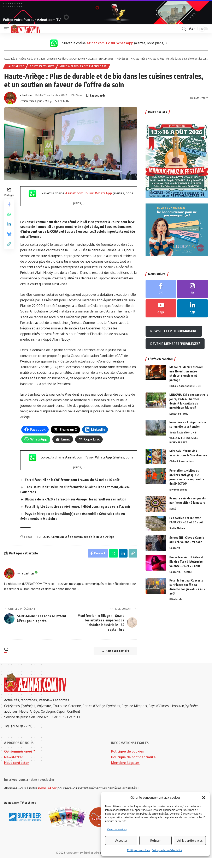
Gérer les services (116, 829)
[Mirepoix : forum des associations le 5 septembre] (156, 456)
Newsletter (13, 757)
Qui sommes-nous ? (19, 751)
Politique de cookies (138, 850)
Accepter (121, 840)
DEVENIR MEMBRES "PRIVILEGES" (175, 344)
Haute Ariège (15, 66)
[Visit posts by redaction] (10, 98)
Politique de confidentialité (167, 850)
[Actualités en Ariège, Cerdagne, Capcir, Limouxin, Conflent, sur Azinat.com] (25, 28)
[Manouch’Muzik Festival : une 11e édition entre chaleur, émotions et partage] (156, 372)
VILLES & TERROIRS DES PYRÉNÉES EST (83, 66)
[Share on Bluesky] (9, 234)
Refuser (155, 840)
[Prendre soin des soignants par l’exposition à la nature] (156, 504)
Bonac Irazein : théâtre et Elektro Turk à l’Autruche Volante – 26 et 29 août (186, 561)
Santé (172, 508)
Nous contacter (16, 763)
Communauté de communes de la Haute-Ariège (82, 536)
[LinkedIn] (192, 308)
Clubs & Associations (181, 386)
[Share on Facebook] (9, 204)
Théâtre (187, 571)
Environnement (178, 489)
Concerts (174, 547)
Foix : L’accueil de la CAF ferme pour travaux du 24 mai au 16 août (72, 480)
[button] (204, 798)
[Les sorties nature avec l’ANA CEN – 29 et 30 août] (156, 523)
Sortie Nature (177, 528)
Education (175, 413)
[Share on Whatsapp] (9, 214)
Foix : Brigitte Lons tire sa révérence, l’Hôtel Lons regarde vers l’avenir (77, 506)
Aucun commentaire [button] (117, 650)
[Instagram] (192, 289)
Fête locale (175, 599)
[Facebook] (161, 289)
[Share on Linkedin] (9, 224)
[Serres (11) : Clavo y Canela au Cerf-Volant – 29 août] (156, 543)
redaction (25, 95)
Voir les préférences (190, 840)
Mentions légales (125, 763)
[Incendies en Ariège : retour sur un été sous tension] (156, 428)
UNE (198, 386)
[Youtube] (161, 308)
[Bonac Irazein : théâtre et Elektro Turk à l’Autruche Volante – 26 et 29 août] (156, 563)
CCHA (46, 536)
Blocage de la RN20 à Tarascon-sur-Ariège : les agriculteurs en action (75, 499)
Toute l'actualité (42, 66)
